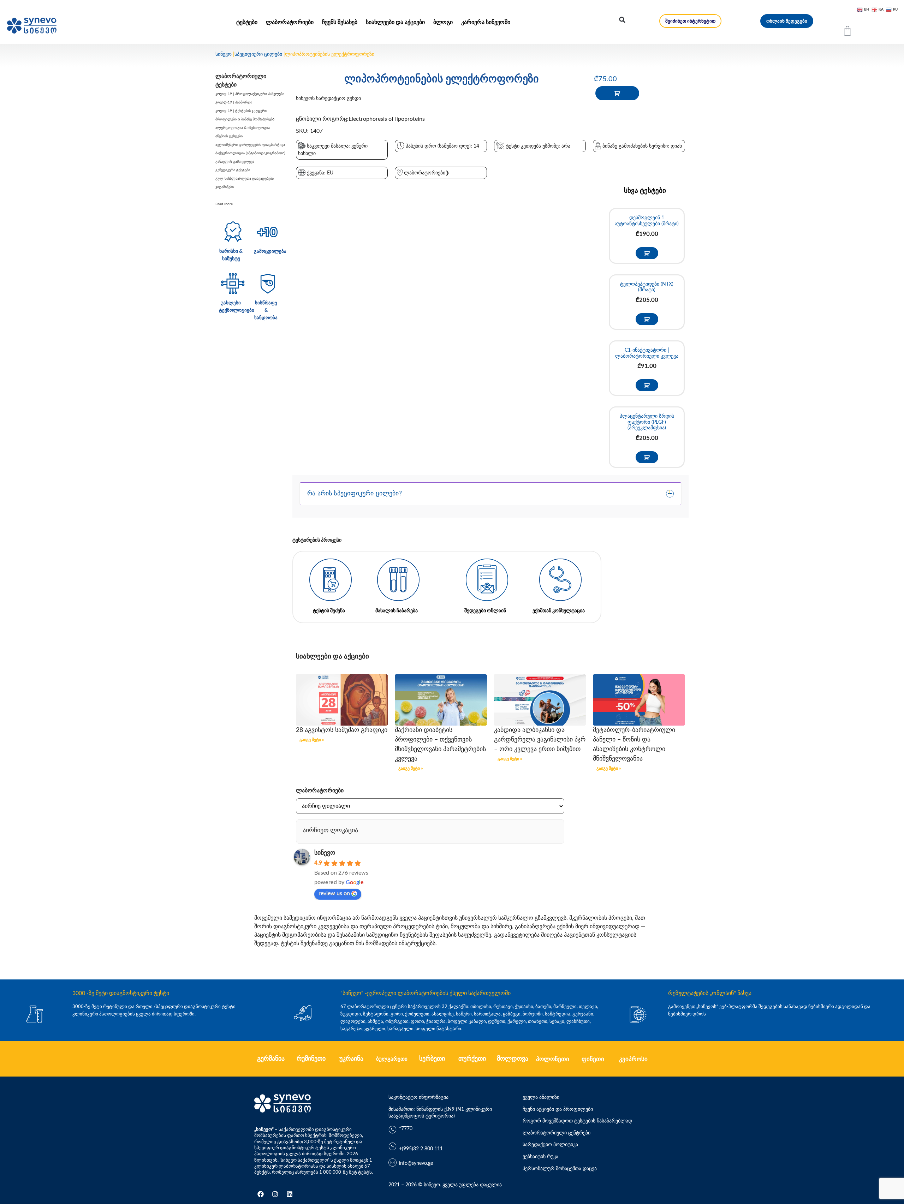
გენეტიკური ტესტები (232, 170)
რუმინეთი (311, 1059)
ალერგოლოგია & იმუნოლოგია (242, 128)
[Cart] (847, 30)
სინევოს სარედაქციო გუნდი (328, 98)
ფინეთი (593, 1059)
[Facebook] (260, 1194)
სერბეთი (432, 1059)
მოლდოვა (512, 1059)
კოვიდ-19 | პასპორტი (233, 102)
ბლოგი (443, 22)
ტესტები (246, 22)
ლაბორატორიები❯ (427, 173)
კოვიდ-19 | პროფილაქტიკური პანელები (249, 94)
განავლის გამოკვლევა (234, 161)
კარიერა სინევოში (485, 22)
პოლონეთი (552, 1059)
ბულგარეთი (392, 1059)
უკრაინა (351, 1059)
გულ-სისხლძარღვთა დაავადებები (244, 178)
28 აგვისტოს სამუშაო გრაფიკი (341, 730)
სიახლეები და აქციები (395, 22)
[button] (622, 19)
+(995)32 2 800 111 (421, 1148)
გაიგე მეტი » (311, 740)
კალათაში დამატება (617, 93)
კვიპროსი (633, 1059)
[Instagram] (275, 1194)
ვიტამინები (224, 187)
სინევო (223, 54)
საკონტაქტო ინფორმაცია (418, 1097)
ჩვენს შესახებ (339, 22)
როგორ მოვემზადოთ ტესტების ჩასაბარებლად (577, 1121)
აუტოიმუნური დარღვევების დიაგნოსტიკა (250, 145)
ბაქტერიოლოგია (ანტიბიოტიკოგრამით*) (250, 153)
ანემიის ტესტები (229, 136)
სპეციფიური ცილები (258, 54)
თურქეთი (472, 1059)
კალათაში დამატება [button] (647, 253)
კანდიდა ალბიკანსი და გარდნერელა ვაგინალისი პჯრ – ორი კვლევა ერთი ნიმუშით (539, 739)
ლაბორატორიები (290, 22)
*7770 (405, 1128)
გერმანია (271, 1059)
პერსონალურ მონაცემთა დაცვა (560, 1168)
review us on (334, 893)
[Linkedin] (289, 1194)
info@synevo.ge (416, 1163)
